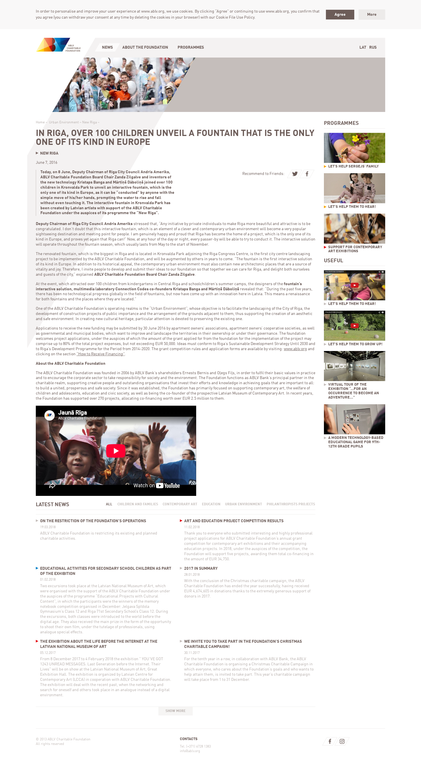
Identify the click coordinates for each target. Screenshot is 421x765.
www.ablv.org (295, 349)
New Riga (89, 122)
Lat (362, 48)
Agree (340, 15)
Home (40, 122)
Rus (373, 48)
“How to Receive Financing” (100, 354)
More (372, 15)
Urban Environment (64, 122)
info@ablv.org (190, 751)
